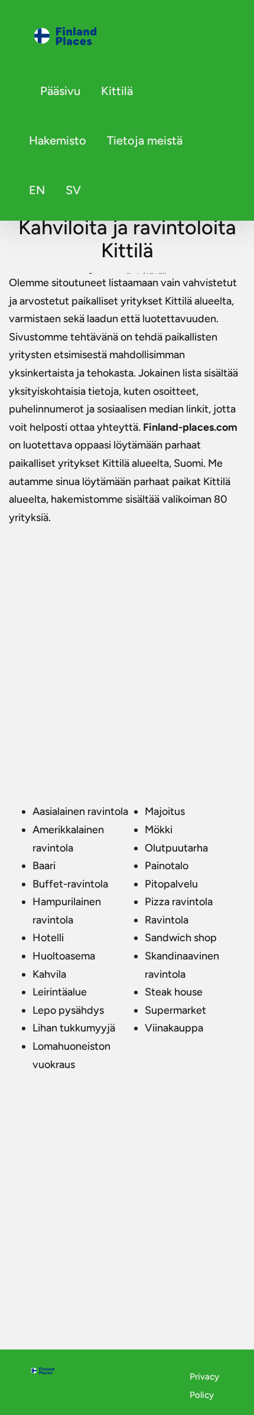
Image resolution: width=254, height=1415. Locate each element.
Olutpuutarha (176, 847)
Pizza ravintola (179, 901)
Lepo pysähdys (68, 1010)
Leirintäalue (59, 991)
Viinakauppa (174, 1027)
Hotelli (48, 937)
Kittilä (117, 91)
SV (73, 190)
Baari (44, 865)
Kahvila (49, 974)
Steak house (174, 991)
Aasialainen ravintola (80, 811)
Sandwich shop (181, 937)
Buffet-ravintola (70, 883)
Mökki (158, 829)
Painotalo (166, 865)
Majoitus (165, 811)
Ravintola (166, 919)
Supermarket (175, 1010)
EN (37, 190)
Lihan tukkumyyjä (73, 1027)
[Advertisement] (127, 659)
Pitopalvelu (171, 883)
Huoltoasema (63, 955)
